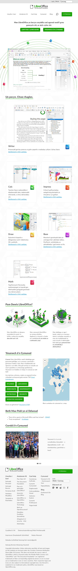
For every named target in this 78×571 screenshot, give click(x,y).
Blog (51, 14)
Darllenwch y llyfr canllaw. (17, 152)
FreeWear (20, 514)
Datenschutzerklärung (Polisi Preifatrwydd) (31, 530)
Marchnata (11, 389)
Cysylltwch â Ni (10, 530)
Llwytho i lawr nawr (30, 29)
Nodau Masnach (37, 535)
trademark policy (21, 565)
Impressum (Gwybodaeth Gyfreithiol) (17, 535)
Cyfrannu (67, 14)
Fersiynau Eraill (10, 491)
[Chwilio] (57, 14)
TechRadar (25, 419)
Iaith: (53, 1)
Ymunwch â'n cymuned (54, 29)
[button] (58, 368)
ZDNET (47, 417)
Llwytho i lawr (11, 14)
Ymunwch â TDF (24, 404)
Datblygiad (11, 394)
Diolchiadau (20, 524)
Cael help (34, 14)
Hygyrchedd (33, 505)
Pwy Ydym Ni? (21, 479)
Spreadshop (20, 516)
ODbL (68, 400)
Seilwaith (23, 394)
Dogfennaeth (25, 389)
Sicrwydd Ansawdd (14, 399)
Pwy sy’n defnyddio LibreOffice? (21, 488)
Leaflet (54, 400)
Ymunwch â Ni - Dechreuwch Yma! (45, 481)
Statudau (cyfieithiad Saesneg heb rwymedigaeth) (21, 540)
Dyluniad (10, 384)
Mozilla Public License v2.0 (39, 554)
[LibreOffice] (39, 6)
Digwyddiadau (45, 486)
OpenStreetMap (61, 400)
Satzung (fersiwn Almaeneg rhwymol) (17, 545)
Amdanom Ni (23, 14)
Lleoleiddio (22, 384)
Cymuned (43, 14)
